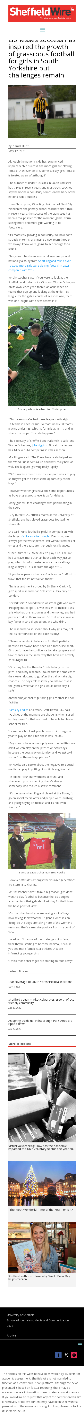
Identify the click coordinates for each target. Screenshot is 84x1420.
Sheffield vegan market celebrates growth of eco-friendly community (42, 1001)
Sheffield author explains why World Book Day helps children (39, 1277)
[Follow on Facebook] (58, 1355)
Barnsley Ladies (18, 710)
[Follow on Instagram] (74, 1355)
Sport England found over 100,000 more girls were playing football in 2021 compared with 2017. (39, 265)
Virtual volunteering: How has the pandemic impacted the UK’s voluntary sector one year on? (41, 1147)
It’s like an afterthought (35, 536)
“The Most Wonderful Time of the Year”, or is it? (40, 1209)
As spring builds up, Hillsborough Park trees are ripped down (40, 1022)
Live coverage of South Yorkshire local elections (40, 982)
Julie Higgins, (40, 445)
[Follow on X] (66, 1355)
